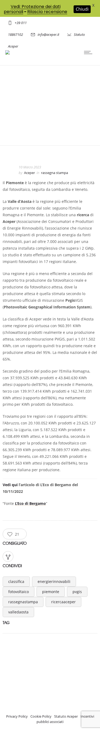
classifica (16, 581)
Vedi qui (10, 484)
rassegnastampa (23, 601)
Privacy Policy (17, 716)
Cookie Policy (40, 716)
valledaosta (18, 611)
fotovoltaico (18, 591)
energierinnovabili (54, 581)
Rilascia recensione (47, 12)
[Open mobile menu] (89, 52)
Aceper (29, 172)
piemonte (50, 591)
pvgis (77, 591)
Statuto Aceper (66, 716)
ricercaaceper (63, 601)
